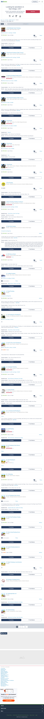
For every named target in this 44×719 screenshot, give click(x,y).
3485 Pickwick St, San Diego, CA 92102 (9, 32)
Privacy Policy (9, 715)
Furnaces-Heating (13, 255)
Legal (36, 715)
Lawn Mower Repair (4, 676)
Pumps (18, 29)
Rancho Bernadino (11, 437)
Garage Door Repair (5, 674)
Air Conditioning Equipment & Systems (16, 203)
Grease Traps (12, 144)
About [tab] (2, 705)
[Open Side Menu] (42, 1)
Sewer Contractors (13, 368)
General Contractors (25, 580)
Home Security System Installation (7, 680)
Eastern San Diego (16, 213)
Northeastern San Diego (18, 378)
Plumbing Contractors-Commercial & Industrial (18, 227)
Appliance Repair (4, 673)
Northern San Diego (19, 507)
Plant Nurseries (4, 684)
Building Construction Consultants (22, 368)
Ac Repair (3, 677)
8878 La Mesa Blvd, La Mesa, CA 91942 (9, 347)
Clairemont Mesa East (12, 507)
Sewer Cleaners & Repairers (22, 99)
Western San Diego (17, 283)
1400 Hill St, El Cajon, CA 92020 (7, 102)
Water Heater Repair (13, 29)
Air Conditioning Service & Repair (29, 203)
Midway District (10, 283)
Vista (8, 155)
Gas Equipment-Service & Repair (22, 412)
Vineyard (9, 132)
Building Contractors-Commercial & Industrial (17, 184)
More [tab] (2, 711)
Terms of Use (32, 715)
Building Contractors (29, 184)
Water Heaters (12, 122)
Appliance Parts (4, 675)
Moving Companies (4, 672)
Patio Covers (3, 683)
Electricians (3, 670)
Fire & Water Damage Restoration (21, 122)
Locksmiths (3, 668)
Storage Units (3, 669)
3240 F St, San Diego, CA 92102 (7, 319)
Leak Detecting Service (24, 344)
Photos (41, 35)
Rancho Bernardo (11, 378)
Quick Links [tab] (3, 708)
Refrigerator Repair (4, 682)
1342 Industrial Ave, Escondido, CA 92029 (9, 125)
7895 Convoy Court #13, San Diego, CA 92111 (10, 206)
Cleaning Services (4, 679)
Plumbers (7, 29)
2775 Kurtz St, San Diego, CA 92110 (8, 278)
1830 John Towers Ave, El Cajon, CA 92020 (9, 80)
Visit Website (32, 47)
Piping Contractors (13, 412)
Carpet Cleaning (4, 671)
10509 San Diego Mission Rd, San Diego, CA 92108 (11, 57)
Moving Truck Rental (5, 678)
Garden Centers (4, 681)
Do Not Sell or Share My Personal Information (21, 715)
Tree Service (3, 685)
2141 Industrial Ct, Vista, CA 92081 (8, 148)
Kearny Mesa (10, 213)
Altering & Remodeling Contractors (16, 580)
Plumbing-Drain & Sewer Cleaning (15, 611)
